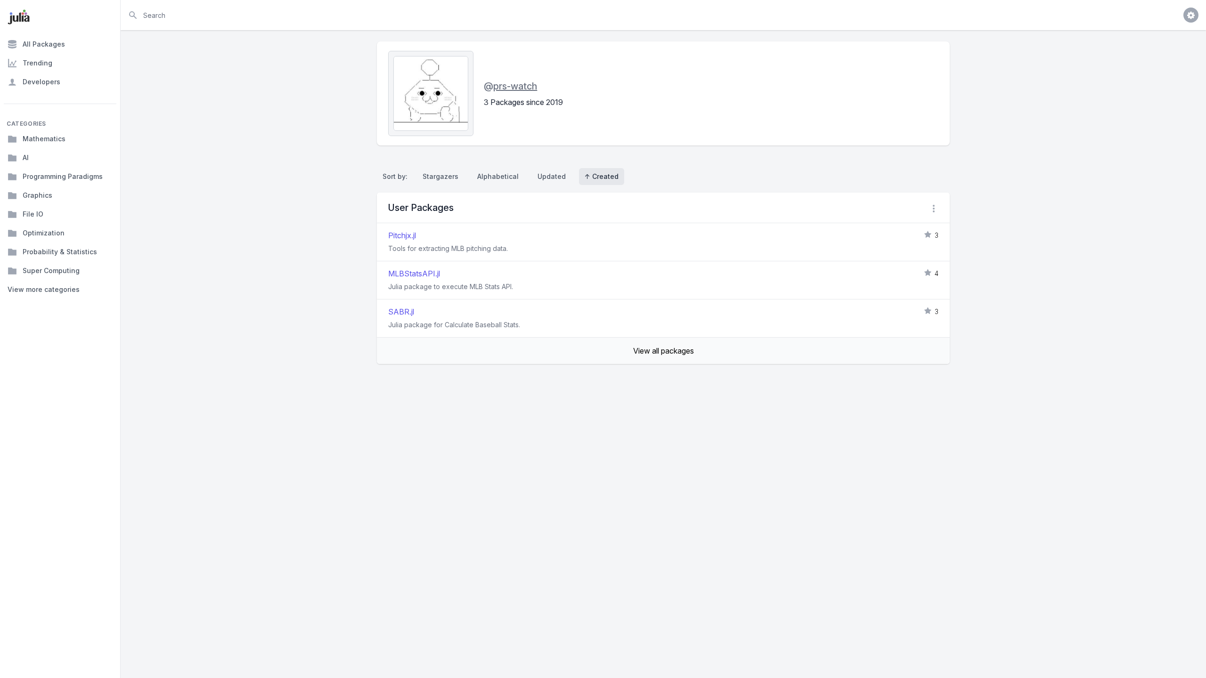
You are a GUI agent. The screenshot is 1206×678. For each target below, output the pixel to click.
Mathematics (44, 139)
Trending (37, 63)
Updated (552, 176)
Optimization (44, 233)
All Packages (44, 44)
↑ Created (602, 176)
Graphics (37, 195)
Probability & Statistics (60, 252)
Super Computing (51, 270)
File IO (33, 214)
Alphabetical (498, 176)
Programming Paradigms (63, 176)
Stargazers (440, 176)
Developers (41, 82)
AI (26, 157)
